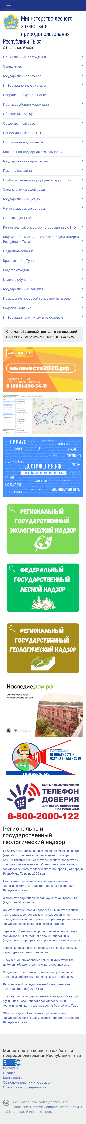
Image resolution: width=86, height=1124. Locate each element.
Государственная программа (25, 161)
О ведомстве (13, 66)
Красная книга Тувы (18, 260)
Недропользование (18, 251)
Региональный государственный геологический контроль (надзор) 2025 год (36, 987)
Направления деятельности (24, 95)
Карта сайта (12, 1078)
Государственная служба (22, 76)
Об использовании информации (28, 1082)
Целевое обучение (17, 279)
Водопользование (17, 308)
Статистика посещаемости (25, 1087)
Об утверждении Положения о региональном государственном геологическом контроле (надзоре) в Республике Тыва (42, 1017)
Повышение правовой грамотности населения (39, 298)
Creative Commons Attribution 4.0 (56, 1107)
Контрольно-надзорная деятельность (32, 152)
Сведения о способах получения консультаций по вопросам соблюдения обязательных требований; (38, 974)
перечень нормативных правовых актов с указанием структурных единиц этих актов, (40, 950)
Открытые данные (17, 218)
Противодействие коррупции (26, 104)
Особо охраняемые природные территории (37, 180)
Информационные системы (24, 85)
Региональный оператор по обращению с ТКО (39, 227)
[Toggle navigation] (8, 6)
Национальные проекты (22, 133)
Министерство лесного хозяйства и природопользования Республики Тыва (42, 1053)
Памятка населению (18, 170)
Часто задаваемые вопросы (24, 208)
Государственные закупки (23, 289)
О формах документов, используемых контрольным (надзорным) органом (40, 900)
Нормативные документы (23, 142)
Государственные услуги (22, 199)
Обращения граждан (19, 114)
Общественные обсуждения (25, 57)
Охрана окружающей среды (24, 189)
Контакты (10, 1068)
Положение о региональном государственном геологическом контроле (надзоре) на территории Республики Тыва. (38, 885)
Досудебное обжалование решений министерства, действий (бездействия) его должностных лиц (38, 962)
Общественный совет (19, 123)
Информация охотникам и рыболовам (33, 317)
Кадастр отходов (16, 270)
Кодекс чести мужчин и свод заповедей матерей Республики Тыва (41, 239)
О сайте (9, 1073)
